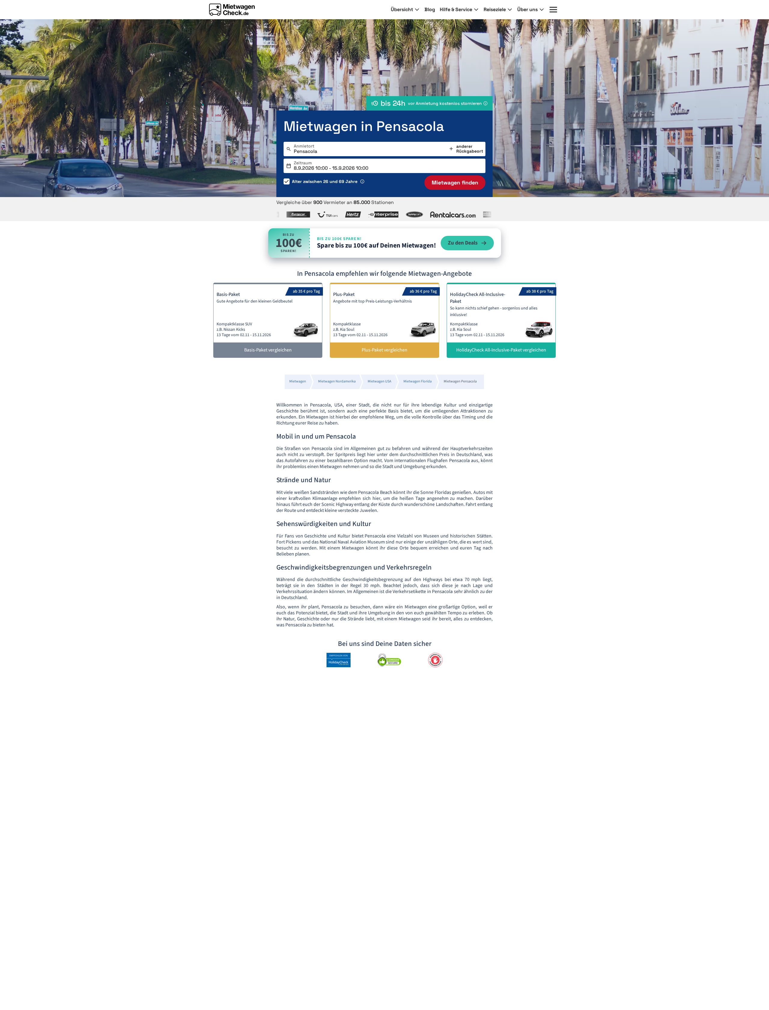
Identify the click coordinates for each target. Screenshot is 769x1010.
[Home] (232, 10)
